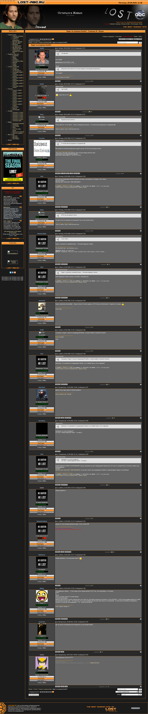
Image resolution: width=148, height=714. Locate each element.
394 (87, 622)
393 (84, 588)
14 (48, 39)
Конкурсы (15, 44)
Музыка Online (125, 24)
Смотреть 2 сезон (17, 113)
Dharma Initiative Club (61, 394)
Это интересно (16, 70)
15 (50, 39)
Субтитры (15, 107)
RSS (140, 36)
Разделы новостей (13, 54)
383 (84, 267)
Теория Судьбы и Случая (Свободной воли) (66, 187)
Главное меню (12, 34)
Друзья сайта (16, 43)
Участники (118, 36)
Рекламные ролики (18, 123)
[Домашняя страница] (67, 173)
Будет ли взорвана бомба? (60, 42)
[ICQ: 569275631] (62, 552)
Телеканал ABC (17, 120)
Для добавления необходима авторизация (12, 232)
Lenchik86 (43, 40)
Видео (14, 57)
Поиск (135, 36)
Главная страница (115, 24)
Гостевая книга (16, 46)
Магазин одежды (17, 41)
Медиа (10, 122)
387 (87, 387)
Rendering (48, 40)
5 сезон (35, 42)
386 (84, 353)
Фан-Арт (14, 136)
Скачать (10, 89)
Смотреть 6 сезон (17, 119)
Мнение (14, 62)
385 (84, 330)
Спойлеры (15, 55)
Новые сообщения (108, 36)
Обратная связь (17, 48)
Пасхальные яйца (17, 61)
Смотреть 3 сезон (17, 115)
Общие (14, 65)
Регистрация (134, 24)
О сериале (15, 37)
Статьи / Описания (13, 66)
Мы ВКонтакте (16, 47)
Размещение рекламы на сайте (17, 50)
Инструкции (15, 109)
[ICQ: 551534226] (62, 651)
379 (84, 138)
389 (87, 454)
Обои (14, 127)
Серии (14, 64)
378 (84, 114)
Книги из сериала (17, 133)
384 (84, 300)
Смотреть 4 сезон (17, 116)
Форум (10, 140)
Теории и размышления (45, 42)
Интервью (15, 59)
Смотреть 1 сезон (17, 112)
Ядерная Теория (83, 187)
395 (87, 654)
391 (84, 521)
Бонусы (14, 108)
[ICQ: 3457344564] (66, 686)
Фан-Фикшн (15, 138)
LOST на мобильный (15, 39)
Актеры (14, 68)
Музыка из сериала (18, 131)
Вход (140, 24)
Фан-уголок (11, 134)
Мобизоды (15, 125)
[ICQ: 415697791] (71, 173)
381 (84, 210)
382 (84, 233)
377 (84, 84)
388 (87, 420)
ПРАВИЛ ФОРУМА (94, 663)
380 (84, 176)
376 (84, 48)
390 (84, 487)
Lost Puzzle (15, 126)
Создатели (15, 69)
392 (84, 555)
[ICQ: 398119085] (62, 417)
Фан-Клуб (15, 137)
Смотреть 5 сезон (17, 118)
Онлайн (10, 111)
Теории (14, 58)
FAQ (13, 52)
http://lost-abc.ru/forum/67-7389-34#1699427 (68, 470)
